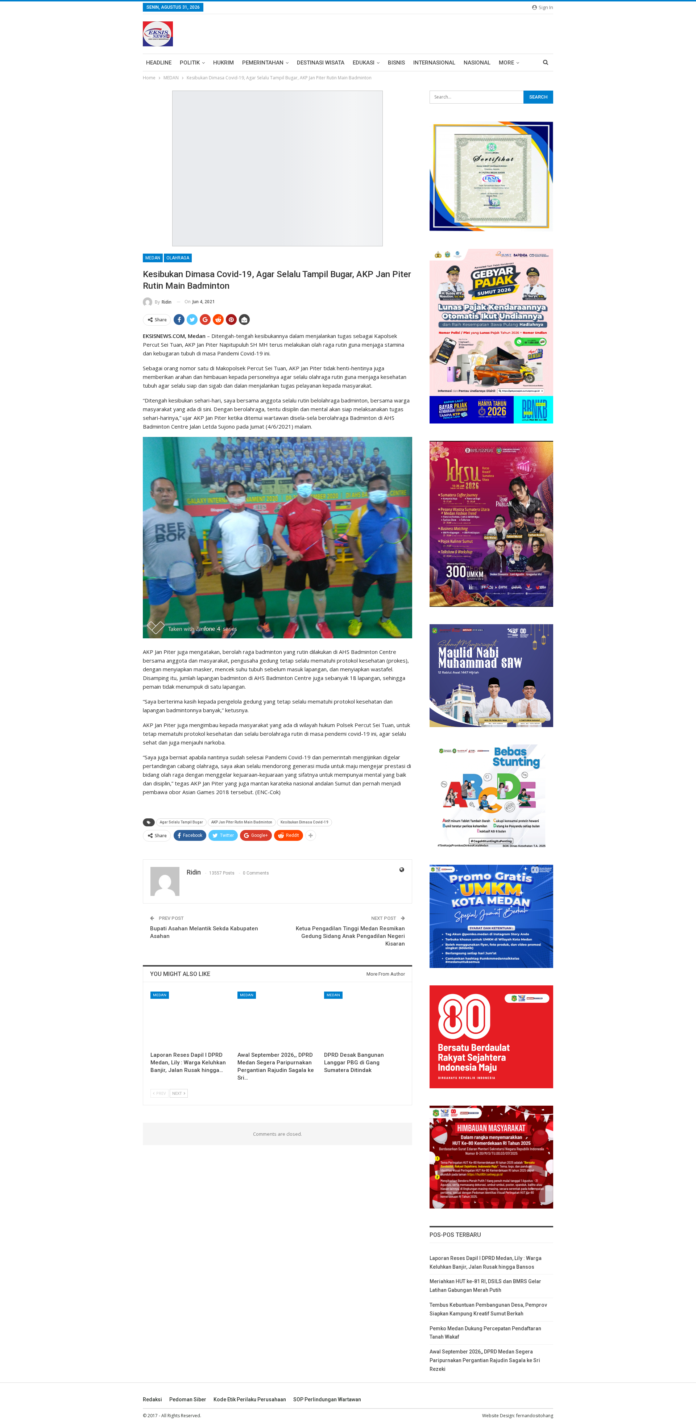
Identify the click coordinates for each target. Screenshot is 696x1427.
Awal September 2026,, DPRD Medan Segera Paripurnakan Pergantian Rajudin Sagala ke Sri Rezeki (485, 1360)
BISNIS (396, 62)
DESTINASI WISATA (320, 62)
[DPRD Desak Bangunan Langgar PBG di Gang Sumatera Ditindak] (364, 1020)
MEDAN (152, 257)
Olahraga (177, 257)
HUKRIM (223, 62)
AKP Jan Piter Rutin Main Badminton (241, 822)
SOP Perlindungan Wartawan (327, 1399)
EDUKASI (363, 62)
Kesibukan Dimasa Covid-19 (304, 822)
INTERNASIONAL (434, 62)
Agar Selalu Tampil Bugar (181, 822)
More (506, 62)
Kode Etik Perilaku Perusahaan (250, 1399)
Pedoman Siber (187, 1399)
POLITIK (190, 62)
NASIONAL (477, 62)
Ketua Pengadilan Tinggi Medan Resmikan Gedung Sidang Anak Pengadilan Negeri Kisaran (350, 936)
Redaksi (152, 1399)
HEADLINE (158, 62)
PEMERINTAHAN (262, 62)
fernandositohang (534, 1416)
